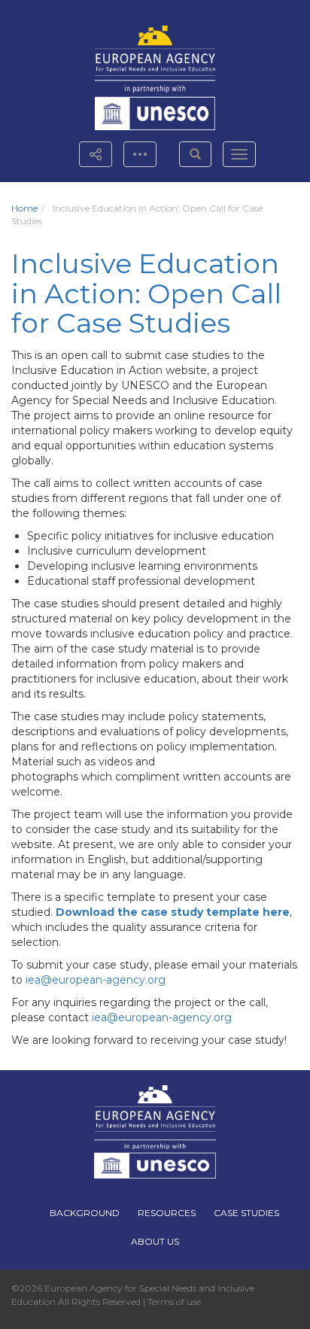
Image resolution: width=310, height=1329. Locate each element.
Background (85, 1212)
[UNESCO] (155, 105)
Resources (167, 1212)
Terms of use (174, 1301)
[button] (195, 154)
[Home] (155, 51)
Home (24, 208)
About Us (155, 1241)
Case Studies (246, 1212)
